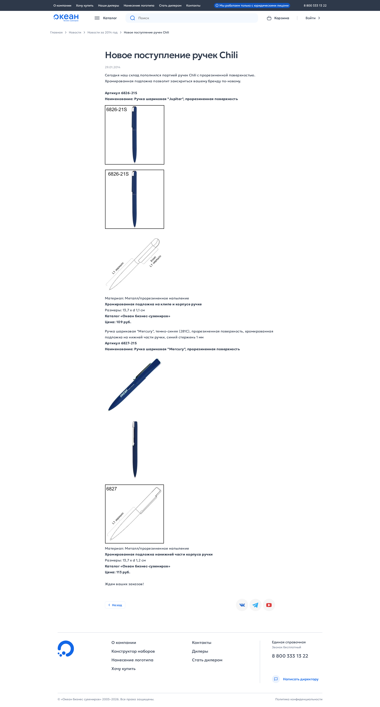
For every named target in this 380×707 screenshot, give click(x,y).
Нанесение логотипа (139, 5)
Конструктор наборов (133, 651)
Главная (56, 32)
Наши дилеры (108, 5)
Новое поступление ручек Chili (146, 32)
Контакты (193, 5)
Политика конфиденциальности (298, 699)
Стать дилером (170, 5)
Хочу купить (84, 5)
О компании (62, 5)
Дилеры (200, 651)
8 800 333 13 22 (315, 5)
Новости (75, 32)
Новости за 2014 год (102, 32)
